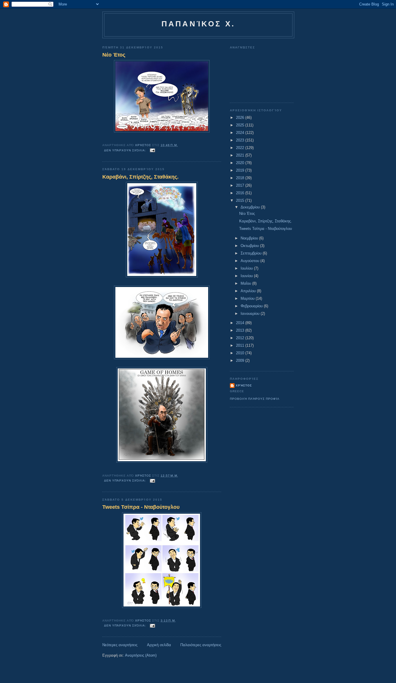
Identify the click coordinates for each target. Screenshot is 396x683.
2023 (240, 140)
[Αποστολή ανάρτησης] (152, 150)
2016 (240, 193)
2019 (240, 170)
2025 (240, 125)
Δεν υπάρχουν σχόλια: (125, 150)
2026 (240, 117)
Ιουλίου (247, 268)
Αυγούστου (250, 261)
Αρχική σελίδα (159, 645)
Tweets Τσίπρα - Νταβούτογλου (140, 507)
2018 (240, 178)
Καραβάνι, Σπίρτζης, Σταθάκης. (140, 177)
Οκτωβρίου (250, 246)
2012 (240, 338)
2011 (240, 345)
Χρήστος (244, 385)
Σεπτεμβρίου (252, 253)
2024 (240, 132)
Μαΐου (246, 283)
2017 (240, 185)
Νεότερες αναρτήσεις (119, 645)
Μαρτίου (248, 298)
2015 (240, 200)
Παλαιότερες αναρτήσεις (200, 645)
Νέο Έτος (113, 55)
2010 (240, 353)
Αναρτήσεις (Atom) (141, 655)
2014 (240, 323)
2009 (240, 360)
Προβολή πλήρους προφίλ (254, 398)
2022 (240, 148)
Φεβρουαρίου (252, 306)
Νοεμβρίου (250, 238)
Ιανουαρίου (251, 313)
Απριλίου (249, 291)
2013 (240, 330)
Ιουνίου (247, 276)
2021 (240, 155)
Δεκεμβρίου (251, 207)
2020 (240, 163)
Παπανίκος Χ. (198, 23)
